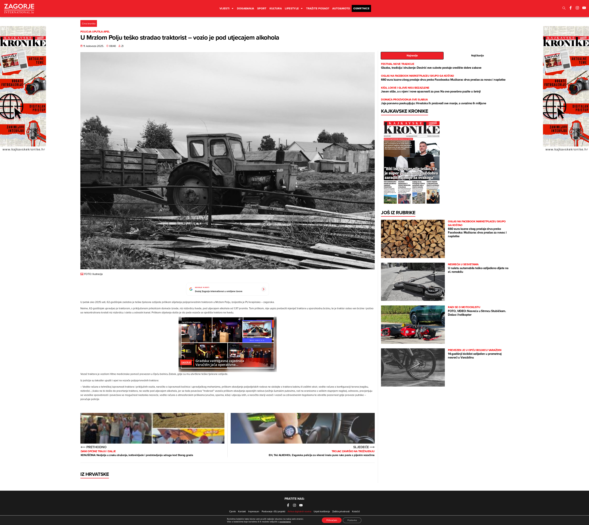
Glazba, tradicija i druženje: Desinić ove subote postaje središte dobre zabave (431, 66)
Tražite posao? (317, 8)
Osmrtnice (361, 8)
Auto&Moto (341, 8)
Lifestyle (292, 8)
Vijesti (224, 8)
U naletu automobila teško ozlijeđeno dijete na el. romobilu (478, 268)
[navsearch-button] (564, 8)
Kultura (275, 8)
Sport (261, 8)
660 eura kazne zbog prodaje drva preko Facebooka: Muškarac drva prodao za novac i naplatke (443, 78)
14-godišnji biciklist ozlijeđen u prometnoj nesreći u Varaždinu (474, 354)
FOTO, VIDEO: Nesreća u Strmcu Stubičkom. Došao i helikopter (477, 311)
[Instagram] (577, 8)
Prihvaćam (331, 520)
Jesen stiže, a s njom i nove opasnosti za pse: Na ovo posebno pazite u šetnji (431, 90)
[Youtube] (584, 8)
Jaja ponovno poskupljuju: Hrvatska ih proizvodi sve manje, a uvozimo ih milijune (433, 101)
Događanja (245, 8)
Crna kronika (88, 23)
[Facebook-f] (570, 8)
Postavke (352, 520)
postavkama (285, 521)
